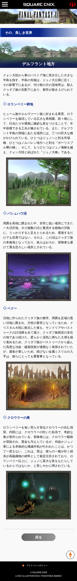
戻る (38, 537)
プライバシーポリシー (37, 565)
